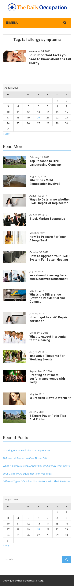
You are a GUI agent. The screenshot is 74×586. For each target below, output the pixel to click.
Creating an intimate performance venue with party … (47, 378)
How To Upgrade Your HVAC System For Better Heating (49, 257)
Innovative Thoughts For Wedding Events (47, 357)
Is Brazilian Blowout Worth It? (50, 398)
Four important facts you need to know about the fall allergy (49, 59)
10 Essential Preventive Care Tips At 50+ (25, 458)
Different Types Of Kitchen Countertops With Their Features (36, 481)
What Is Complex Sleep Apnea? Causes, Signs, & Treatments (36, 466)
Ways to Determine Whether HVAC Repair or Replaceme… (50, 201)
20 (38, 117)
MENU (13, 23)
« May (6, 133)
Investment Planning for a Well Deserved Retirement (48, 277)
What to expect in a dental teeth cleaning (47, 338)
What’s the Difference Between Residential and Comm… (47, 298)
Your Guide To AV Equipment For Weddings (27, 473)
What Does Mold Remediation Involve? (44, 182)
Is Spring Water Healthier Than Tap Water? (26, 450)
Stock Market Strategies (47, 218)
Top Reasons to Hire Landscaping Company (45, 162)
